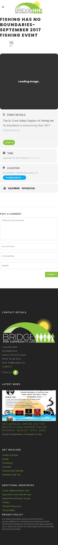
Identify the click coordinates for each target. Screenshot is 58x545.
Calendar (14, 188)
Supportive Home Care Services (16, 494)
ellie (54, 434)
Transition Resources (11, 506)
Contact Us (7, 367)
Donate (5, 459)
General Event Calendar (13, 471)
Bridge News (31, 434)
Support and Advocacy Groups (16, 498)
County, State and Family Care (15, 491)
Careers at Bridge (10, 455)
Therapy (6, 502)
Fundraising (7, 463)
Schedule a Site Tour (11, 475)
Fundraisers (43, 434)
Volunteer (6, 467)
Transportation (8, 510)
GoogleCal (28, 188)
